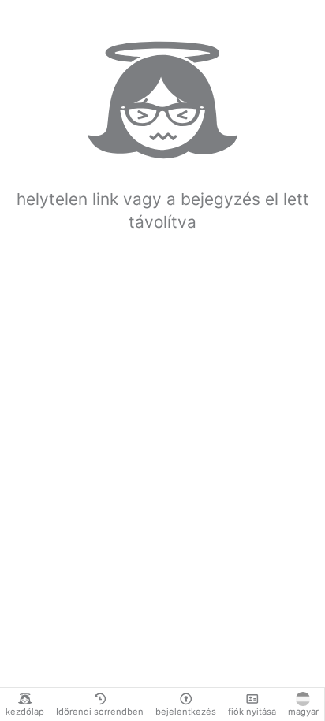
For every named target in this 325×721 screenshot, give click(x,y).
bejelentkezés (185, 711)
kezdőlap (25, 711)
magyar (303, 711)
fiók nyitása (252, 711)
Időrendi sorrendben (100, 711)
